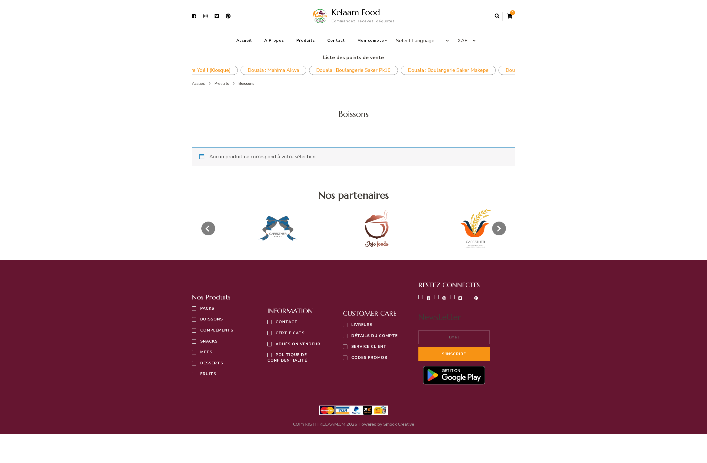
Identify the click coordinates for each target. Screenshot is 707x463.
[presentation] (208, 228)
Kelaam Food (355, 12)
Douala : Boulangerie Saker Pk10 (353, 70)
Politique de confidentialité (287, 357)
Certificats (290, 333)
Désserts (211, 363)
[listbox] (353, 228)
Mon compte (370, 40)
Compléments (216, 330)
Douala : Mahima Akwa (273, 70)
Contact (336, 40)
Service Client (369, 346)
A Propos (274, 40)
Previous (188, 70)
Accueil (244, 40)
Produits (305, 40)
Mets (206, 352)
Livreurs (362, 324)
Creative (398, 424)
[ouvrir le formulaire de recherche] (497, 16)
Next (519, 70)
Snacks (209, 341)
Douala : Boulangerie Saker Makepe (448, 70)
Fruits (208, 374)
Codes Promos (369, 357)
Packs (207, 308)
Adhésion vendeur (298, 344)
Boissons (211, 319)
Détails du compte (374, 335)
